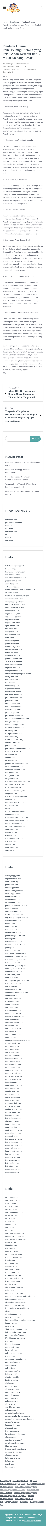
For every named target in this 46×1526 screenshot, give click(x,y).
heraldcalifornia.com (13, 694)
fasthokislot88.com (13, 706)
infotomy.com (10, 1037)
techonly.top (10, 1230)
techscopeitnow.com (13, 1160)
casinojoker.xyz (11, 1398)
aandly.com (9, 1464)
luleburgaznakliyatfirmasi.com (17, 980)
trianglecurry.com (12, 775)
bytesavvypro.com (12, 1115)
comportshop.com (12, 1422)
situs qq (40, 1484)
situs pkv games (6, 1487)
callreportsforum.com (13, 838)
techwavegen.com (12, 1112)
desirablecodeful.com (13, 1022)
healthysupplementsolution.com (18, 1040)
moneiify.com (10, 938)
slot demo (9, 528)
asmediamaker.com (13, 932)
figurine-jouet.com (12, 814)
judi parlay (21, 1484)
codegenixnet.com (12, 1136)
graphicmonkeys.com (13, 697)
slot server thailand (8, 1484)
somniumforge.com (13, 974)
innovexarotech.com (13, 1151)
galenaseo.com (11, 1410)
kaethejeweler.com (13, 787)
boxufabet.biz (10, 808)
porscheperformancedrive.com (17, 748)
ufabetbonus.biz (11, 1455)
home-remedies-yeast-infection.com (20, 590)
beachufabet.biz (11, 799)
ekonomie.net (10, 1437)
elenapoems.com (12, 995)
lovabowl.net (10, 569)
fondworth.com (11, 908)
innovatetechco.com (13, 1085)
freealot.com (10, 682)
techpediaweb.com (13, 1079)
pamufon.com (10, 745)
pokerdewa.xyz (11, 1401)
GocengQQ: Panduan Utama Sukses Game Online (22, 463)
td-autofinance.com (13, 1275)
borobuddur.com (12, 653)
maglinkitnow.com (12, 1055)
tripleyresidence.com (13, 733)
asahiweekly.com (12, 685)
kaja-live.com (10, 1260)
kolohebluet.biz (11, 1374)
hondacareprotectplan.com (16, 956)
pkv (1, 1505)
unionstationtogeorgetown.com (18, 674)
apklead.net (10, 850)
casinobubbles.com (13, 617)
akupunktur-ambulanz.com (16, 1302)
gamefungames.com (13, 659)
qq (6, 534)
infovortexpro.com (12, 1154)
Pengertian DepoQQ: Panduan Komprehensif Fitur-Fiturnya (17, 478)
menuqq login (5, 1481)
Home (5, 22)
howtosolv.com (11, 1350)
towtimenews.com (12, 962)
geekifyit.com (10, 947)
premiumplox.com (12, 1362)
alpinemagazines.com (14, 1287)
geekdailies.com (11, 829)
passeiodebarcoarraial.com (16, 905)
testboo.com (10, 1356)
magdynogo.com (12, 1172)
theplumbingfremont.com (15, 1449)
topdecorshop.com (12, 1425)
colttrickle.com (11, 1203)
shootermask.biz (12, 1377)
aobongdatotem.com (13, 587)
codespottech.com (12, 1043)
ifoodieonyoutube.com (14, 599)
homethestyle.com (12, 647)
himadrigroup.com (12, 1269)
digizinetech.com (12, 1121)
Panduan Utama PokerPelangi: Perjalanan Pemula (22, 492)
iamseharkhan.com (13, 911)
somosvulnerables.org (14, 739)
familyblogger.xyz (12, 721)
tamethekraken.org (13, 751)
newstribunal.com (12, 575)
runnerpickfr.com (12, 1206)
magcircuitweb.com (13, 1073)
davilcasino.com (11, 632)
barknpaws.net (11, 926)
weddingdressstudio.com (15, 1359)
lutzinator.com (11, 754)
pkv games (31, 69)
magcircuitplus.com (13, 1157)
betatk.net (9, 1461)
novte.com (9, 1326)
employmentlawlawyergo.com (17, 1416)
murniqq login (31, 1487)
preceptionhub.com (13, 581)
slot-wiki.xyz (10, 1404)
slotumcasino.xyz (12, 1389)
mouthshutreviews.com (14, 608)
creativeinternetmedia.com (16, 1239)
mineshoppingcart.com (14, 602)
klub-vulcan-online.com (14, 727)
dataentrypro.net (12, 887)
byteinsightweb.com (13, 1058)
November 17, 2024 (14, 66)
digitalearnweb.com (13, 879)
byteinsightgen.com (13, 1118)
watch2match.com (12, 1407)
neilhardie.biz (10, 1368)
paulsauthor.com (12, 1019)
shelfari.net (9, 1383)
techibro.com (10, 1284)
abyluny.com (10, 844)
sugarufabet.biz (11, 805)
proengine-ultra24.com (14, 1335)
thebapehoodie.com (13, 983)
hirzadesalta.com (12, 611)
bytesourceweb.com (13, 1139)
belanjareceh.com (12, 896)
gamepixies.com (11, 700)
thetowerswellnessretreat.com (17, 781)
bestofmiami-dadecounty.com (17, 596)
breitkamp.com (11, 730)
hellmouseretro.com (13, 998)
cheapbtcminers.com (13, 670)
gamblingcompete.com (14, 1233)
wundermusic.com (12, 656)
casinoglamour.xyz (12, 1392)
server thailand (19, 1490)
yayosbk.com (10, 1365)
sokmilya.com (10, 841)
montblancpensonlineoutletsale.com (19, 1296)
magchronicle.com (12, 1049)
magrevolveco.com (12, 1148)
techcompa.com (11, 1263)
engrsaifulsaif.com (12, 667)
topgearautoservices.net (15, 811)
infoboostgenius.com (13, 1109)
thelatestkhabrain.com (14, 914)
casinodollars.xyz (12, 1395)
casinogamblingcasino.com (16, 959)
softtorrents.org (11, 736)
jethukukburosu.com (13, 971)
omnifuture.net (11, 1209)
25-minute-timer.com (13, 662)
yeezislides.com (11, 584)
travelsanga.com (12, 1431)
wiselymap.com (11, 1251)
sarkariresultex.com (13, 920)
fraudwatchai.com (12, 635)
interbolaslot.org (11, 881)
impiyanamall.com (12, 623)
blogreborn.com (11, 1245)
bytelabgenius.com (12, 1082)
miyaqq (33, 1502)
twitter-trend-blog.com (14, 1293)
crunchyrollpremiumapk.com (16, 953)
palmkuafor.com (11, 884)
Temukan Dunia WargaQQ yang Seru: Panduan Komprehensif (20, 485)
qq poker (33, 1481)
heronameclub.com (13, 1028)
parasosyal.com (11, 986)
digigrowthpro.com (12, 1200)
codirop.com (10, 1221)
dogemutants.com (12, 1004)
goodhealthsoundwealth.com (17, 992)
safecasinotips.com (13, 709)
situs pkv (8, 537)
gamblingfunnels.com (13, 1212)
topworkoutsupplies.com (15, 605)
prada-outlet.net (12, 1197)
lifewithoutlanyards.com (15, 1338)
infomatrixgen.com (12, 1124)
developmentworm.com (14, 1443)
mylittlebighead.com (13, 679)
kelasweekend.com (13, 1458)
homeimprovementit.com (15, 572)
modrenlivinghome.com (14, 823)
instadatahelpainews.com (15, 826)
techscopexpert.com (13, 1076)
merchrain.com (11, 832)
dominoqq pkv (11, 519)
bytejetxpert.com (12, 1166)
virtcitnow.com (11, 1248)
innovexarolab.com (12, 1127)
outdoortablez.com (12, 1034)
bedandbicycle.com (13, 692)
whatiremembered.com (14, 1305)
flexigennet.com (11, 1025)
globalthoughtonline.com (15, 935)
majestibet (24, 1502)
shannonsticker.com (13, 899)
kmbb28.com (10, 835)
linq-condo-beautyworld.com (17, 1308)
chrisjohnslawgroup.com (15, 724)
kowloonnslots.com (13, 1281)
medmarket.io (10, 1031)
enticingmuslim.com (13, 989)
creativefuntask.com (13, 664)
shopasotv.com (11, 1428)
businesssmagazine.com (15, 1236)
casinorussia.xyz (11, 1386)
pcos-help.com (11, 1215)
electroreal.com (11, 593)
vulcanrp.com (10, 1290)
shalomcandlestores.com (15, 944)
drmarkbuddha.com (13, 1317)
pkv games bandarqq (13, 522)
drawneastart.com (12, 703)
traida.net (9, 1341)
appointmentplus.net (13, 1440)
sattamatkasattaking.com (15, 790)
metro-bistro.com (12, 1347)
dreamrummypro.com (14, 890)
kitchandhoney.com (13, 1344)
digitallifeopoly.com (13, 614)
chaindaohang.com (13, 1314)
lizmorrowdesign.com (13, 766)
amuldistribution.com (13, 649)
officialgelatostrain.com (14, 784)
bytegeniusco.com (12, 1100)
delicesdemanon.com (13, 1353)
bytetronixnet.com (12, 1163)
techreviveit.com (12, 1094)
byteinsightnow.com (13, 1142)
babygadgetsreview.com (15, 1299)
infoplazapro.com (12, 1091)
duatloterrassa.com (13, 742)
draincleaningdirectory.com (16, 965)
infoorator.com (11, 1323)
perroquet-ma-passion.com (16, 820)
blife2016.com (11, 760)
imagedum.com (11, 778)
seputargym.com (12, 620)
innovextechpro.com (13, 1070)
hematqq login (6, 1490)
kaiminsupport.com (13, 893)
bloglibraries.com (12, 977)
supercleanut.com (12, 688)
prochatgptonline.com (14, 1254)
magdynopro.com (12, 1088)
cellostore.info (11, 929)
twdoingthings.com (13, 1013)
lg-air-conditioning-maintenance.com (20, 1320)
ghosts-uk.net (10, 1224)
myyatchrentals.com (13, 941)
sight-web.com (11, 1266)
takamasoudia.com (13, 1010)
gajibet (40, 1502)
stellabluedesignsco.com (15, 1016)
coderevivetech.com (13, 1145)
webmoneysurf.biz (12, 1371)
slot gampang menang (9, 1502)
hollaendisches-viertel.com (16, 1332)
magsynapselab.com (13, 1064)
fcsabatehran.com (12, 1001)
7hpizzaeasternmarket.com (16, 1329)
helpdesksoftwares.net (14, 566)
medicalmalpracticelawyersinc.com (19, 1419)
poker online (20, 1487)
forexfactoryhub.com (13, 1257)
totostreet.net (10, 629)
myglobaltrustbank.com (14, 1413)
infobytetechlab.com (13, 1130)
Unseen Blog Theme (32, 1520)
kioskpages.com (11, 772)
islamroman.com (12, 1272)
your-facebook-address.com (16, 817)
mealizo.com (10, 923)
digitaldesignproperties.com (16, 917)
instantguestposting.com (15, 1434)
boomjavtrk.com (11, 847)
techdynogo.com (12, 1046)
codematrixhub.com (13, 1103)
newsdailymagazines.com (15, 578)
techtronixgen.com (12, 1067)
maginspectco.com (12, 1169)
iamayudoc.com (11, 677)
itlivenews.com (11, 1446)
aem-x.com (9, 638)
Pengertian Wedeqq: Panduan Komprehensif (17, 471)
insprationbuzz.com (13, 902)
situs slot (9, 525)
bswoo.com (10, 1467)
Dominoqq (14, 22)
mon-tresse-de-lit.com (14, 802)
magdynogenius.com (13, 1061)
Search (35, 439)
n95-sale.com (10, 1242)
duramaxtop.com (12, 1007)
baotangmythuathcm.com (15, 968)
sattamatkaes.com (12, 950)
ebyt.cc (8, 1311)
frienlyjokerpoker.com (14, 1278)
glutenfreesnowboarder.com (16, 763)
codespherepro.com (13, 1133)
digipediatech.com (12, 1052)
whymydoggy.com (12, 875)
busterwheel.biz (11, 1380)
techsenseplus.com (13, 1106)
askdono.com (10, 1227)
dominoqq (9, 540)
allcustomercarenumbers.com (17, 718)
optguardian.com (12, 626)
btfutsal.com (10, 1218)
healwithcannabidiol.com (15, 769)
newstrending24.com (13, 1452)
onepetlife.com (11, 793)
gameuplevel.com (12, 644)
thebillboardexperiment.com (16, 796)
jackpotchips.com (12, 712)
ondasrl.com (10, 757)
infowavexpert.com (13, 1097)
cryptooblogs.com (12, 641)
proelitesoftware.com (14, 715)
